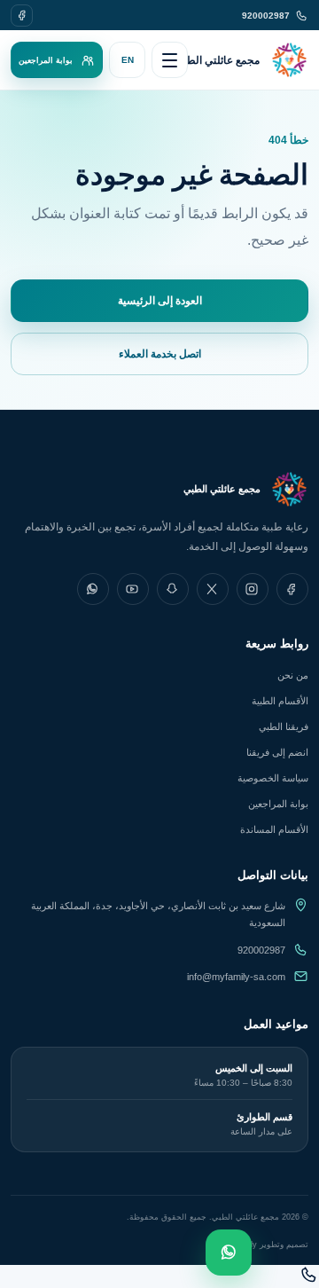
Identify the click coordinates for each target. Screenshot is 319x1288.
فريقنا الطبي (283, 726)
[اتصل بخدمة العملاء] (309, 1279)
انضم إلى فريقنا (277, 752)
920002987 (261, 950)
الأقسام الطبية (280, 700)
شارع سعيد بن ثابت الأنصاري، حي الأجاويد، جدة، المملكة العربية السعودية (158, 914)
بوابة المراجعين (278, 803)
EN (127, 60)
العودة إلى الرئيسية (160, 301)
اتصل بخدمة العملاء (160, 354)
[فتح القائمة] (170, 60)
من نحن (292, 675)
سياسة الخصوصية (272, 778)
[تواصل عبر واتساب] (229, 1252)
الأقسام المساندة (274, 829)
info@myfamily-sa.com (236, 976)
